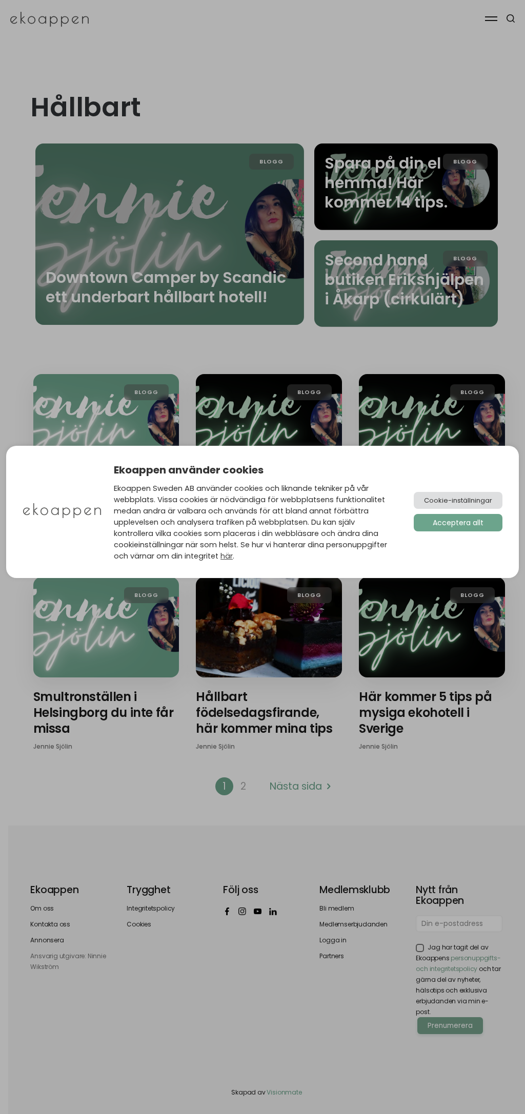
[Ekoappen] (62, 511)
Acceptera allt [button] (458, 523)
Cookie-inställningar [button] (458, 500)
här (226, 556)
